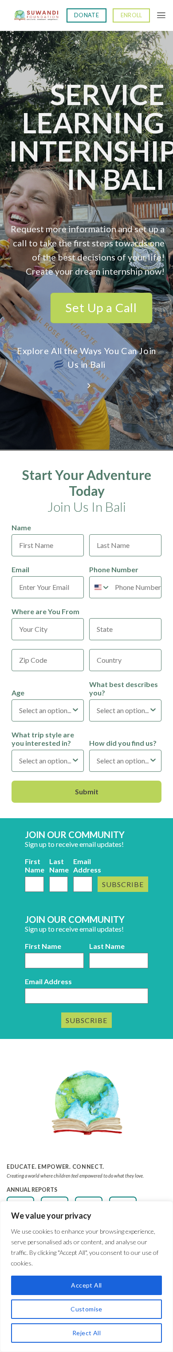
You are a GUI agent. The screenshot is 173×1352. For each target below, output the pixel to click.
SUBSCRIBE (123, 884)
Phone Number (113, 569)
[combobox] (100, 587)
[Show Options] (75, 710)
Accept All (86, 1285)
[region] (86, 1276)
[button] (161, 15)
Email (20, 569)
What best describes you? (123, 688)
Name (21, 527)
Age (18, 692)
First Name (34, 865)
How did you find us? (123, 743)
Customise (86, 1309)
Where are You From (45, 611)
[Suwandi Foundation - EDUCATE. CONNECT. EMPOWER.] (36, 15)
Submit (86, 791)
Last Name (58, 865)
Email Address (82, 865)
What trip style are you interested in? (43, 738)
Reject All (86, 1333)
